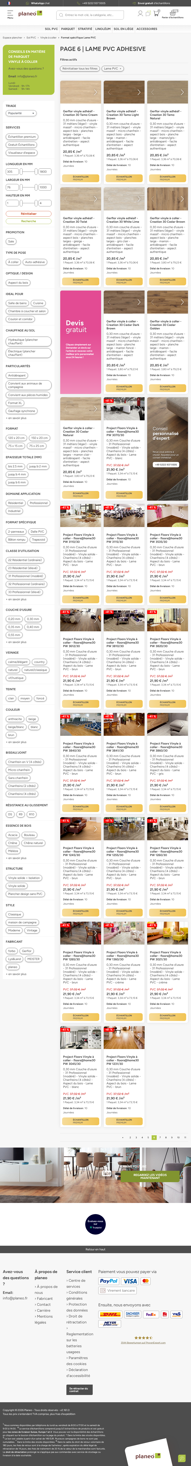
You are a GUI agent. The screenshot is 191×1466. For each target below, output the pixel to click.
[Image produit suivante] (95, 92)
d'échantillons (154, 3)
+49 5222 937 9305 (93, 3)
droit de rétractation (16, 1452)
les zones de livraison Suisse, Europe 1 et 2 (30, 1432)
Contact (44, 1304)
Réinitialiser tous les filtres (79, 68)
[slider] (21, 171)
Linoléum (103, 29)
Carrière (43, 1310)
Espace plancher (12, 37)
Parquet (68, 29)
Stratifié (85, 29)
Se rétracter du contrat (78, 1390)
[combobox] (92, 15)
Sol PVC (51, 29)
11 (185, 1137)
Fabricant (45, 1298)
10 (178, 1137)
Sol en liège (123, 29)
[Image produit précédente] (66, 92)
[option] (80, 92)
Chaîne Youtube (133, 1166)
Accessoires (147, 29)
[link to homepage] (30, 14)
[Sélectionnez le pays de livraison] (9, 3)
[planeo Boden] (148, 1455)
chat (40, 3)
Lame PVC (112, 68)
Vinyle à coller (48, 37)
